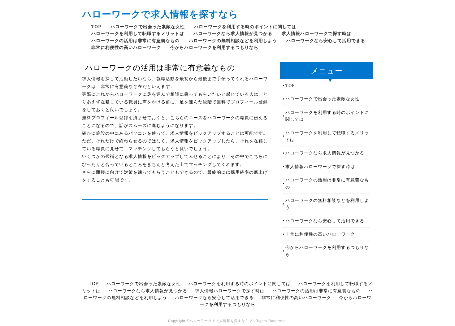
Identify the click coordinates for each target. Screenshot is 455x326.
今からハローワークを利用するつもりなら (214, 47)
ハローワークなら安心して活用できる (325, 40)
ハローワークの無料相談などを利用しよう (233, 40)
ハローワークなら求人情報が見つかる (232, 33)
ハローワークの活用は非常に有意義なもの (135, 40)
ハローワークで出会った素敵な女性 (147, 26)
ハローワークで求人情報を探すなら (160, 13)
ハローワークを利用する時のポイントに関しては (245, 26)
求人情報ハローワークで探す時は (316, 33)
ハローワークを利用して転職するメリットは (137, 33)
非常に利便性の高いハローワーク (126, 47)
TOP (96, 26)
